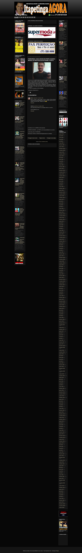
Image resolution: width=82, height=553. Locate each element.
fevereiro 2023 (61, 210)
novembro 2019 (62, 281)
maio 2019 (61, 292)
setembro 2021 (62, 241)
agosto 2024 (61, 177)
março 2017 (61, 340)
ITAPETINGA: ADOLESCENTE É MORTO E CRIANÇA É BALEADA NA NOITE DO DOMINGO (19, 240)
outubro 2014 (61, 395)
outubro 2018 (61, 304)
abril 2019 (61, 293)
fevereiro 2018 (61, 319)
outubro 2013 (61, 417)
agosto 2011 (61, 465)
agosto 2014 (61, 399)
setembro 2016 (62, 352)
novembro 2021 (62, 237)
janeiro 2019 (61, 299)
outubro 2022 (61, 217)
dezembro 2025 (62, 148)
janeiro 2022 (61, 233)
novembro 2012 (62, 437)
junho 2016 (61, 357)
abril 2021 (61, 250)
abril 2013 (61, 428)
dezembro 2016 (62, 345)
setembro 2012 (62, 441)
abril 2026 (61, 141)
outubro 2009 (61, 507)
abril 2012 (61, 450)
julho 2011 (61, 467)
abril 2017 (61, 338)
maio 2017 (61, 336)
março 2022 (61, 230)
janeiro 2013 (61, 433)
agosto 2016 (61, 353)
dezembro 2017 (62, 322)
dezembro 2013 (62, 413)
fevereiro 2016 (61, 364)
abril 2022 (61, 228)
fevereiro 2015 (61, 388)
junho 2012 (61, 446)
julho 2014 (61, 401)
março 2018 (61, 317)
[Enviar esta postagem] (30, 92)
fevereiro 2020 (61, 275)
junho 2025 (61, 159)
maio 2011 (61, 471)
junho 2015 (61, 381)
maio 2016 (61, 359)
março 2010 (61, 498)
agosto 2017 (61, 331)
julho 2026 (61, 135)
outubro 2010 (61, 485)
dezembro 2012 (62, 435)
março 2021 (61, 252)
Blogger (57, 550)
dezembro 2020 (62, 257)
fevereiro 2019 (61, 297)
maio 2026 (61, 139)
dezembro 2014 (62, 392)
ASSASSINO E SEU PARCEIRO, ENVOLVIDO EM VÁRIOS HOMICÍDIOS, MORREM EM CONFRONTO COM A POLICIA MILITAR (19, 196)
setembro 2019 (62, 284)
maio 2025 (61, 161)
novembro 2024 (62, 172)
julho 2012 (61, 444)
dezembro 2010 (62, 480)
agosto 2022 (61, 221)
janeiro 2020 (61, 277)
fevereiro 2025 (61, 166)
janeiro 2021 (61, 255)
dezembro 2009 (62, 503)
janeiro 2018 (61, 321)
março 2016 (61, 362)
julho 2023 (61, 201)
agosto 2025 (61, 155)
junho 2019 (61, 290)
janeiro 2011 (61, 478)
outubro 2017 (61, 327)
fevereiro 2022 (61, 232)
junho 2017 (61, 334)
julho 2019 (61, 288)
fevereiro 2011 (61, 476)
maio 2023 (61, 204)
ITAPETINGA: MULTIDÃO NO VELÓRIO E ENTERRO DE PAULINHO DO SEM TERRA (19, 226)
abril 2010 (61, 496)
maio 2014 (61, 404)
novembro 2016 (62, 347)
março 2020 (61, 273)
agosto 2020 (61, 264)
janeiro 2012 (61, 455)
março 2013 (61, 430)
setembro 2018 (62, 306)
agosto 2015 (61, 377)
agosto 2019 (61, 286)
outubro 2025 (61, 152)
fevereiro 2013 (61, 432)
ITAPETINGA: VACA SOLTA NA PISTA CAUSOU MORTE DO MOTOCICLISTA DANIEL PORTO (41, 59)
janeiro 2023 (61, 212)
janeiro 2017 (61, 343)
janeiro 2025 (61, 168)
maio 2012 (61, 448)
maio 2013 (61, 426)
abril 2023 (61, 206)
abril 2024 (61, 184)
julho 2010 (61, 491)
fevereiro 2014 (61, 410)
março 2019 (61, 295)
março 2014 (61, 408)
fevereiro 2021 (61, 253)
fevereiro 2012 (61, 453)
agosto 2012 (61, 442)
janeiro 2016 (61, 366)
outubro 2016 (61, 350)
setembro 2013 (62, 419)
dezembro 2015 (62, 368)
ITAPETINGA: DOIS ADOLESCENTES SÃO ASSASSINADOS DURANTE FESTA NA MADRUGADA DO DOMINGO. (19, 182)
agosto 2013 (61, 421)
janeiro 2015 (61, 390)
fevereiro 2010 (61, 500)
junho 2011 (61, 469)
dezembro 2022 (62, 213)
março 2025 (61, 164)
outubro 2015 (61, 373)
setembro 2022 (62, 219)
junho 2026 (61, 137)
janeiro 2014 (61, 412)
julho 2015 (61, 379)
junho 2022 (61, 224)
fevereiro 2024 (61, 188)
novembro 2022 (62, 215)
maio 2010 (61, 494)
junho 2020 (61, 268)
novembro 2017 (62, 324)
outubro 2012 (61, 439)
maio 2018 (61, 313)
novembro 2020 (62, 259)
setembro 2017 (62, 329)
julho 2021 (61, 244)
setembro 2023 (62, 197)
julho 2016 (61, 355)
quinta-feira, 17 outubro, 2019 (39, 106)
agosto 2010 (61, 489)
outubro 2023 (61, 195)
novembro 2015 (62, 371)
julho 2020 (61, 266)
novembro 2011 (62, 460)
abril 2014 (61, 406)
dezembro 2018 (62, 301)
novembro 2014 (62, 393)
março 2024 (61, 186)
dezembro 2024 (62, 170)
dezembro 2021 (62, 235)
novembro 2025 (62, 150)
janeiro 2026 (61, 146)
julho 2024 (61, 179)
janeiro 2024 (61, 190)
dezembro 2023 (62, 192)
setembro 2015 (62, 375)
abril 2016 (61, 361)
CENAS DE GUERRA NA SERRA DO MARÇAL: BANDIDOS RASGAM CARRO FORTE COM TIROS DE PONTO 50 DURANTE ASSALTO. (19, 150)
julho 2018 (61, 310)
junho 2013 (61, 424)
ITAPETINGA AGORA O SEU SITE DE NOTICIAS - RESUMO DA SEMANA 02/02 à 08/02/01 (19, 119)
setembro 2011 (62, 463)
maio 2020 (61, 270)
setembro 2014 (62, 397)
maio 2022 (61, 226)
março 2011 (61, 474)
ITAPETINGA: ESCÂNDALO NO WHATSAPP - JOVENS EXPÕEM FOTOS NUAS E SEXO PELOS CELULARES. (19, 135)
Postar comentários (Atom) (43, 141)
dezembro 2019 (62, 279)
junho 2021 (61, 246)
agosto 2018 (61, 308)
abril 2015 (61, 384)
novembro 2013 (62, 415)
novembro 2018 (62, 302)
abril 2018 (61, 315)
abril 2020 (61, 272)
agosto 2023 (61, 199)
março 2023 (61, 208)
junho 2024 (61, 181)
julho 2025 (61, 157)
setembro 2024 (62, 175)
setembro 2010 (62, 487)
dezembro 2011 (62, 457)
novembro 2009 (62, 505)
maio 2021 (61, 248)
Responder (32, 102)
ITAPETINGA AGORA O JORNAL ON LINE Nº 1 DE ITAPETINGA (19, 105)
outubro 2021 (61, 239)
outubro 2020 (61, 261)
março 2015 (61, 386)
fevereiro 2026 (61, 144)
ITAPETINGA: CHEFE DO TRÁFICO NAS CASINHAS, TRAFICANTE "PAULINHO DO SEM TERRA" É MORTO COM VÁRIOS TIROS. (19, 166)
